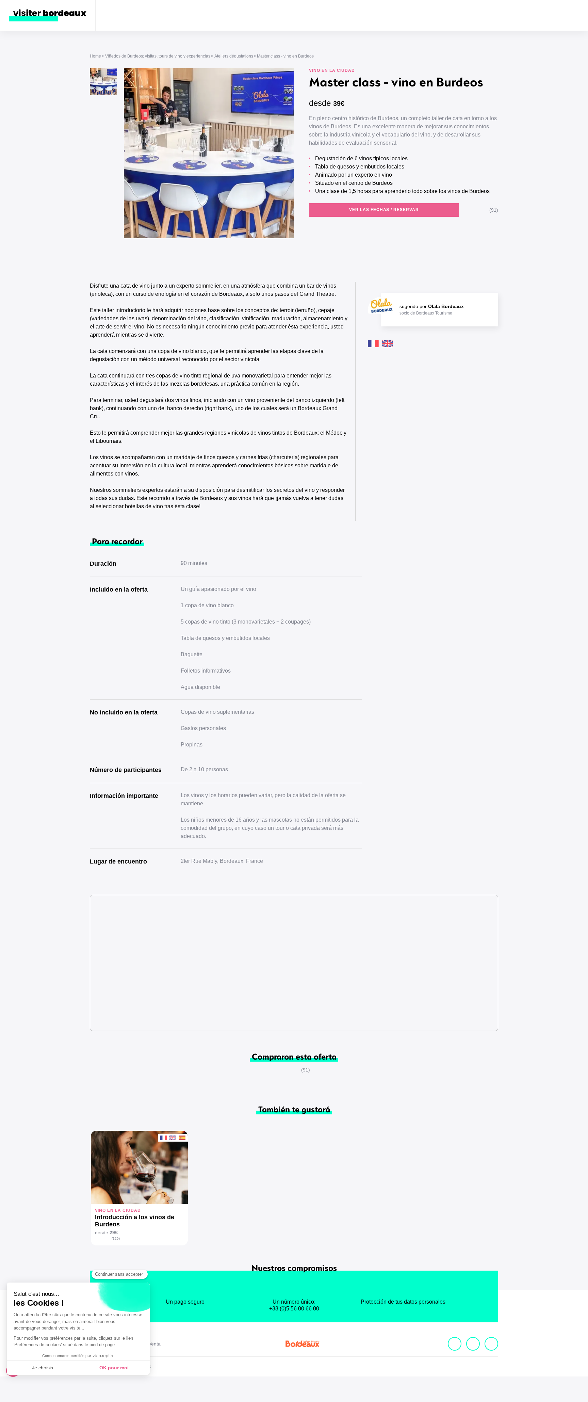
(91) (493, 210)
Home (95, 56)
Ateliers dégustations (233, 56)
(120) (116, 1238)
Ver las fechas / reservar (384, 209)
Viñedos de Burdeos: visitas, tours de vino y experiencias (157, 56)
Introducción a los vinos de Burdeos (134, 1221)
